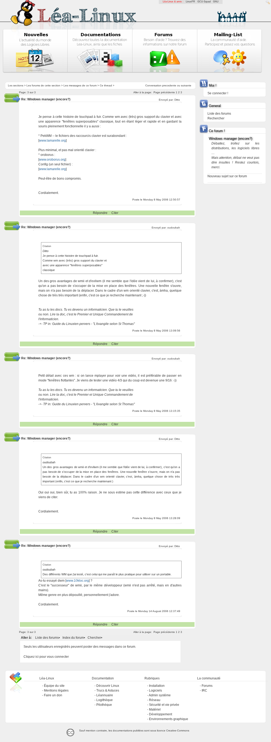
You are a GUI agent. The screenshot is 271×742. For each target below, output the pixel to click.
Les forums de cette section (43, 85)
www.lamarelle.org (52, 140)
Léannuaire (104, 695)
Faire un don (53, 695)
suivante (186, 85)
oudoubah (173, 227)
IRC (204, 690)
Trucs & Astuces (107, 690)
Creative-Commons (177, 730)
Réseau (154, 700)
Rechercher (215, 118)
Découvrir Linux (107, 686)
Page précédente (164, 92)
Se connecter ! (217, 93)
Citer (114, 213)
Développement (160, 714)
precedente (169, 85)
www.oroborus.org (52, 159)
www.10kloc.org (77, 580)
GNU (216, 1)
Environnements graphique (168, 719)
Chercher (94, 638)
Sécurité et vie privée (164, 705)
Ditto (177, 99)
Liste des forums (47, 638)
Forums (207, 686)
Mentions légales (56, 690)
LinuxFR (190, 1)
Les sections (15, 85)
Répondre (100, 213)
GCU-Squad (204, 1)
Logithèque (104, 700)
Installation (157, 686)
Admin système (160, 695)
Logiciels (155, 690)
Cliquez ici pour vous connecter (46, 657)
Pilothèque (104, 705)
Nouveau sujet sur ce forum (227, 176)
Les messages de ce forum (80, 85)
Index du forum (73, 638)
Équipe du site (54, 686)
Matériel (155, 709)
